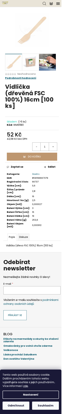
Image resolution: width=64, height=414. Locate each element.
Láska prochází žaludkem (20, 354)
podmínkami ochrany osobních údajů (30, 301)
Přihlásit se (15, 315)
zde (25, 386)
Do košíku (34, 156)
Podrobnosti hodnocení (20, 78)
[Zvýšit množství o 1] (53, 147)
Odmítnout (16, 406)
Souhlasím (45, 406)
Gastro (36, 174)
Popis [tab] (12, 237)
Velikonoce (10, 350)
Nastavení (30, 395)
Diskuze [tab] (23, 237)
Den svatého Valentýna (18, 359)
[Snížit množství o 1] (36, 147)
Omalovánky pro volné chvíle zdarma (27, 346)
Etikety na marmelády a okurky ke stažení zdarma (31, 340)
